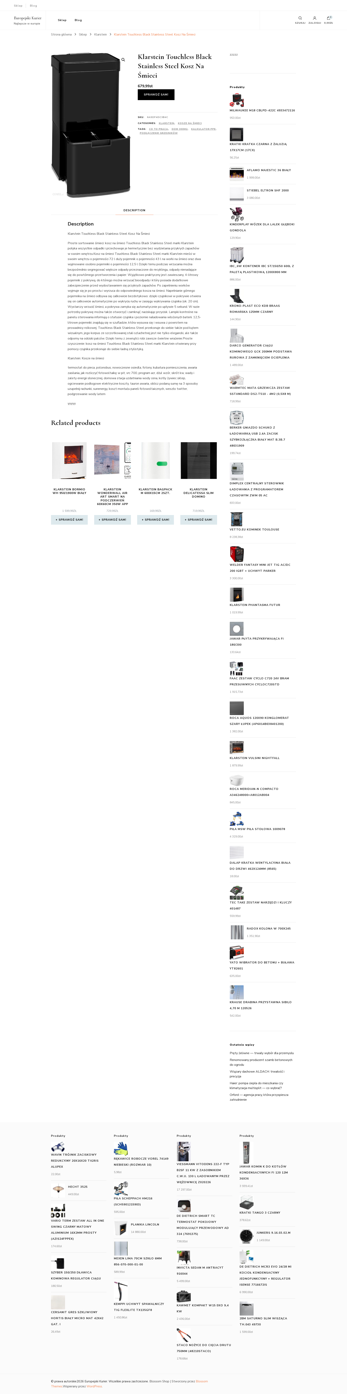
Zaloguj (314, 22)
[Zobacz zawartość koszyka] (328, 19)
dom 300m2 (180, 129)
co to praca (158, 129)
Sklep (18, 6)
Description (134, 210)
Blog (33, 6)
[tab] (134, 210)
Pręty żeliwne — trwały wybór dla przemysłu (262, 1053)
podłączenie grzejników (159, 133)
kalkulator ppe (203, 129)
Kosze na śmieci (190, 123)
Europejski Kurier (28, 18)
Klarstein (166, 123)
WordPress (94, 1386)
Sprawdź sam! (156, 95)
